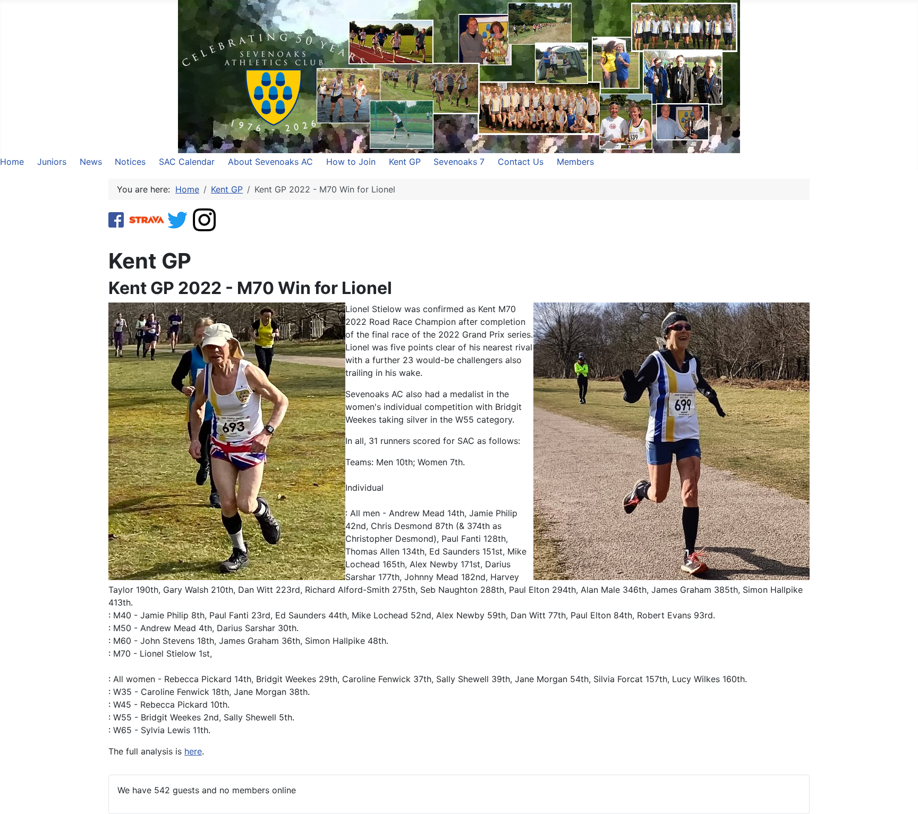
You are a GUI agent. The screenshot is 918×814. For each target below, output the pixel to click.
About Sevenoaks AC (270, 161)
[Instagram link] (204, 219)
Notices (130, 161)
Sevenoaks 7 (459, 161)
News (91, 161)
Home (12, 161)
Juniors (51, 161)
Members (575, 161)
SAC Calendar (187, 161)
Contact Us (520, 161)
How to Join (351, 161)
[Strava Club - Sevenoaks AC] (147, 219)
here (193, 751)
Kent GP (405, 161)
